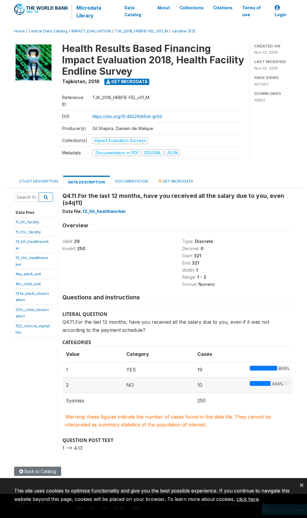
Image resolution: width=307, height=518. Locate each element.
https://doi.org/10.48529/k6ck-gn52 (127, 116)
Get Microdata (129, 81)
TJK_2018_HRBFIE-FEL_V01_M (141, 31)
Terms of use (251, 11)
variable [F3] (183, 31)
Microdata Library (88, 12)
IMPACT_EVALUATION (91, 31)
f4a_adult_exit (28, 273)
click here (248, 499)
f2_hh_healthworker (104, 211)
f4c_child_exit (28, 283)
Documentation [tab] (131, 181)
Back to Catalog (39, 471)
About (163, 7)
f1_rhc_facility (28, 231)
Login (280, 14)
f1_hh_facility (27, 222)
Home (19, 31)
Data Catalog (132, 11)
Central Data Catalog (48, 31)
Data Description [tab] (86, 182)
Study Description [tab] (38, 181)
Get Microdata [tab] (177, 181)
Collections (192, 7)
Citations (223, 7)
